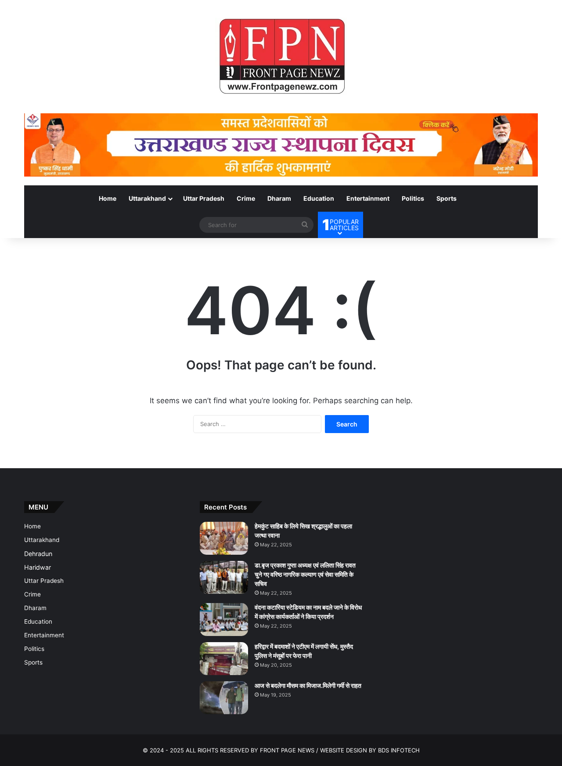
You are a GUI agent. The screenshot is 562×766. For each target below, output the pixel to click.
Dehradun (38, 553)
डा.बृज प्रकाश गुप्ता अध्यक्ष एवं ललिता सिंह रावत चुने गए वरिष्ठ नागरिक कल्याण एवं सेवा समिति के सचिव (305, 574)
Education (318, 198)
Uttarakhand (147, 198)
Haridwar (37, 567)
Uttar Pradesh (203, 198)
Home (107, 198)
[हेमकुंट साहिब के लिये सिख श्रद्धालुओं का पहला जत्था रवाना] (224, 538)
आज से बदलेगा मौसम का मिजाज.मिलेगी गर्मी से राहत (308, 685)
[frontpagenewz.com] (281, 57)
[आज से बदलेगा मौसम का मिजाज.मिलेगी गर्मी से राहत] (224, 697)
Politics (413, 198)
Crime (246, 198)
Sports (446, 198)
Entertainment (367, 198)
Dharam (279, 198)
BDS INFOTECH (399, 750)
